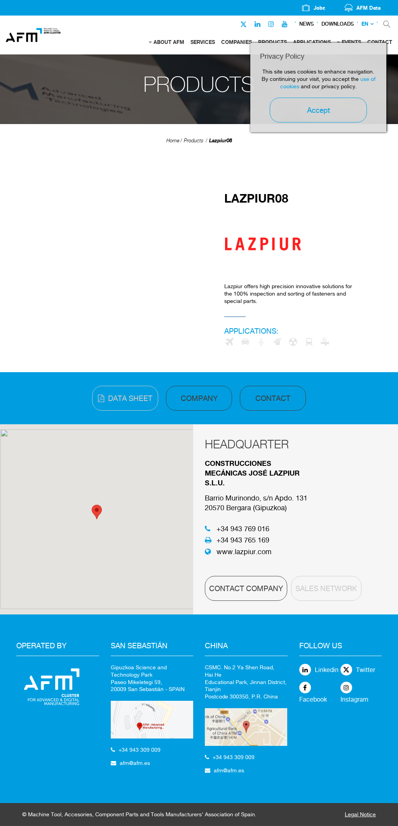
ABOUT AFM (169, 42)
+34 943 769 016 (242, 529)
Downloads (337, 24)
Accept (318, 110)
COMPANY (199, 398)
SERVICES (202, 42)
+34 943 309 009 (140, 750)
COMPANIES (236, 42)
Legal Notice (360, 814)
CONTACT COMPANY (246, 588)
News (306, 24)
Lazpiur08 (220, 140)
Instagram (354, 699)
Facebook (313, 699)
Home (173, 141)
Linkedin (327, 670)
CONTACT (272, 398)
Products (193, 141)
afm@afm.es (135, 763)
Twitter (365, 670)
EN (364, 23)
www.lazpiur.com (243, 552)
